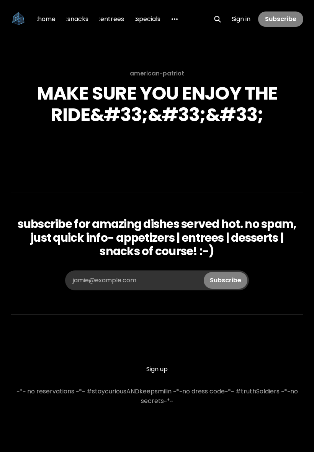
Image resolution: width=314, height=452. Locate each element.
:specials (147, 19)
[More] (174, 19)
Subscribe (280, 19)
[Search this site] (217, 19)
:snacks (77, 19)
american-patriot (157, 73)
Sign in (241, 19)
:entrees (111, 19)
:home (46, 19)
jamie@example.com (157, 280)
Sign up (157, 369)
